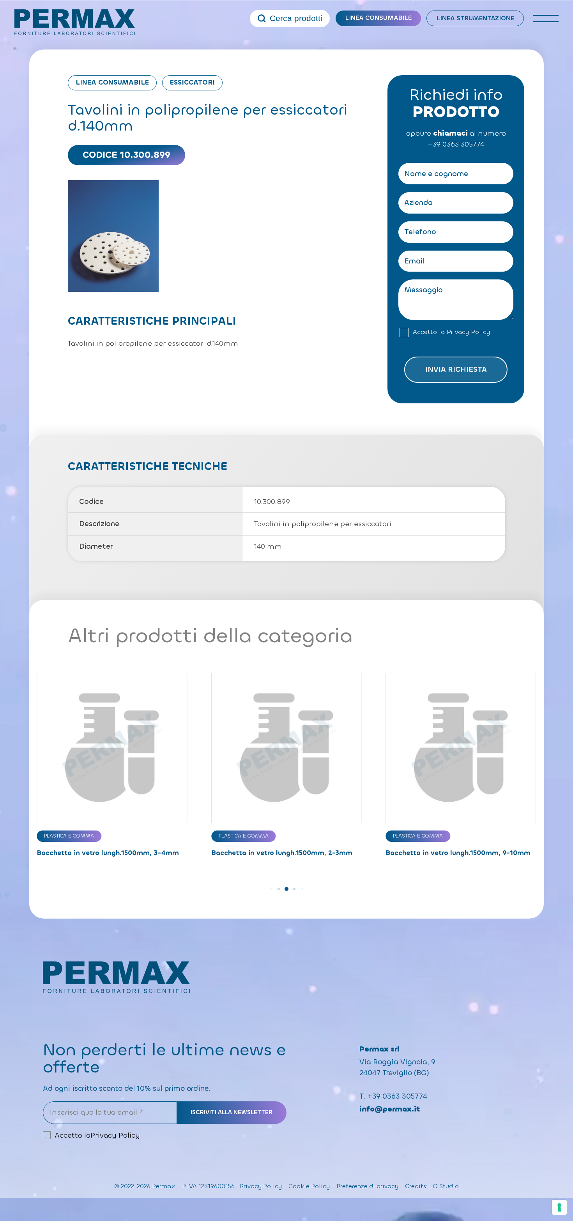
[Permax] (74, 22)
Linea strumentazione (475, 18)
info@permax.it (389, 1109)
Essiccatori (192, 82)
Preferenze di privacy (367, 1186)
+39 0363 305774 (456, 144)
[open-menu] (545, 18)
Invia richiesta (456, 369)
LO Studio (444, 1186)
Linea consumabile (378, 18)
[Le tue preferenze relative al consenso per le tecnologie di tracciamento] (559, 1207)
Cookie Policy (309, 1186)
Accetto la (451, 332)
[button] (270, 888)
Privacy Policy (468, 332)
